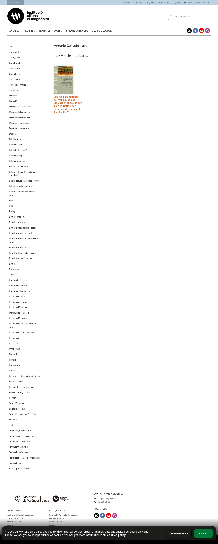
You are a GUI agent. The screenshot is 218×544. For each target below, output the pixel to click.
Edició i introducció (18, 150)
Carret (189, 3)
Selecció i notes (16, 403)
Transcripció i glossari (19, 452)
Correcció (13, 90)
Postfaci (13, 354)
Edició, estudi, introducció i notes (25, 181)
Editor (12, 206)
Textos (12, 425)
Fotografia (14, 269)
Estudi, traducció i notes (20, 258)
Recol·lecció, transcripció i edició (24, 376)
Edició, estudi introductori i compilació (22, 174)
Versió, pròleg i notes (19, 469)
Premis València (77, 31)
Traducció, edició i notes (20, 431)
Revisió (12, 398)
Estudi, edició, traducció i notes (24, 253)
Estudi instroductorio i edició (22, 228)
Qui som (127, 3)
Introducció (14, 338)
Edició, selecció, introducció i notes (22, 193)
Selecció (13, 420)
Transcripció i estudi (18, 447)
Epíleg (12, 211)
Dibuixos (13, 96)
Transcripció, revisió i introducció (24, 458)
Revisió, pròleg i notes (19, 393)
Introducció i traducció (19, 318)
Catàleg (14, 31)
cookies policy (116, 535)
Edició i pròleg (15, 156)
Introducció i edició (18, 297)
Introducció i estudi (18, 302)
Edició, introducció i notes (21, 186)
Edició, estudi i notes (19, 167)
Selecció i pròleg (17, 409)
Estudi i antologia (17, 217)
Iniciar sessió (203, 3)
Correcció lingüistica (18, 85)
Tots (11, 47)
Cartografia (14, 58)
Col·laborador (15, 63)
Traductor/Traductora (19, 442)
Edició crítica (15, 139)
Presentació (14, 365)
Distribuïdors (163, 3)
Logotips (177, 3)
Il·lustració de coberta (19, 291)
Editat (12, 201)
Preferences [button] (179, 533)
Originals (150, 3)
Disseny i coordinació (19, 123)
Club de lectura (102, 31)
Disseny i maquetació (19, 128)
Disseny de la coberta (19, 112)
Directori (139, 3)
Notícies (44, 31)
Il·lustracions (15, 280)
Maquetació (14, 349)
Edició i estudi (15, 145)
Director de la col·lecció (20, 107)
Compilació (14, 74)
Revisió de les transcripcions (22, 387)
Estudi (12, 264)
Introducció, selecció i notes (22, 333)
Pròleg (12, 371)
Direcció (13, 101)
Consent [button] (203, 533)
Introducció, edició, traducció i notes (23, 325)
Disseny (13, 134)
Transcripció (15, 463)
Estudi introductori (18, 248)
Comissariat (14, 69)
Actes (58, 31)
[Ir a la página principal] (28, 16)
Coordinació (14, 79)
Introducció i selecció (19, 313)
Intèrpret (13, 344)
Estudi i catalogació (18, 222)
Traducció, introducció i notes (23, 436)
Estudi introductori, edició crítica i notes (25, 240)
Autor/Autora (15, 52)
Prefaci (12, 360)
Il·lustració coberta (18, 286)
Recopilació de (16, 382)
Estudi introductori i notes (21, 233)
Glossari (13, 275)
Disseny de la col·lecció (20, 118)
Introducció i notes (18, 307)
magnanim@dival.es (107, 499)
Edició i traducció (17, 161)
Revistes (29, 31)
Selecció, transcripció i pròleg (23, 414)
